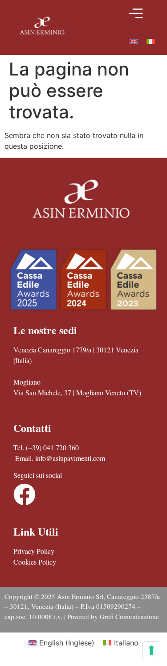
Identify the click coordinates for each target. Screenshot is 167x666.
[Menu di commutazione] (136, 13)
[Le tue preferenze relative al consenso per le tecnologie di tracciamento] (151, 650)
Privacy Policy (33, 551)
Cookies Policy (34, 561)
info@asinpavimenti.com (70, 458)
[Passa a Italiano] (150, 41)
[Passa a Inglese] (133, 41)
